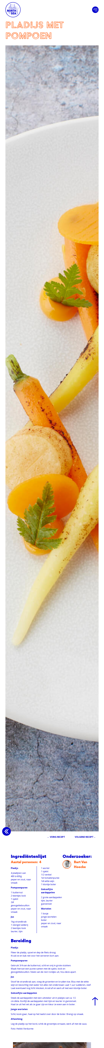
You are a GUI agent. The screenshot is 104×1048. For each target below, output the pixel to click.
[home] (13, 9)
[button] (95, 9)
